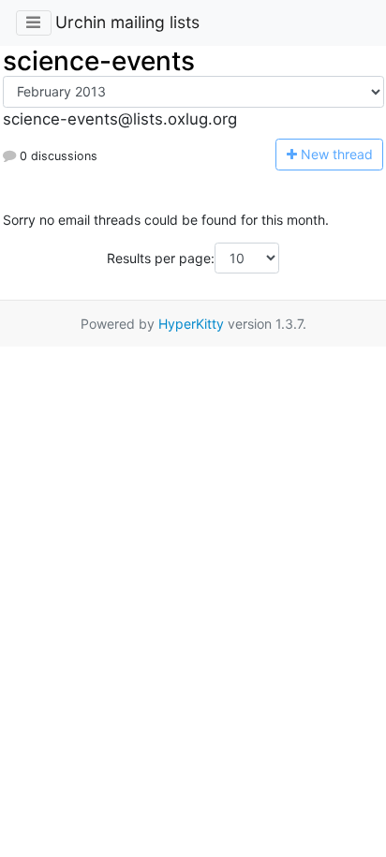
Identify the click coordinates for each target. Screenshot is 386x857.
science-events (99, 61)
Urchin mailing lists (127, 22)
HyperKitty (191, 324)
